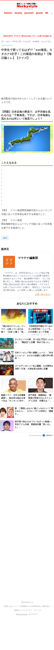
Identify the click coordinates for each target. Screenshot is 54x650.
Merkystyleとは (27, 602)
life (46, 13)
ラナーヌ (37, 610)
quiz (8, 41)
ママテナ (28, 610)
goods (39, 13)
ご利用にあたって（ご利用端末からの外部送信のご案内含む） (27, 606)
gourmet (29, 13)
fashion (8, 13)
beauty (18, 13)
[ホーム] (2, 41)
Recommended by (35, 435)
